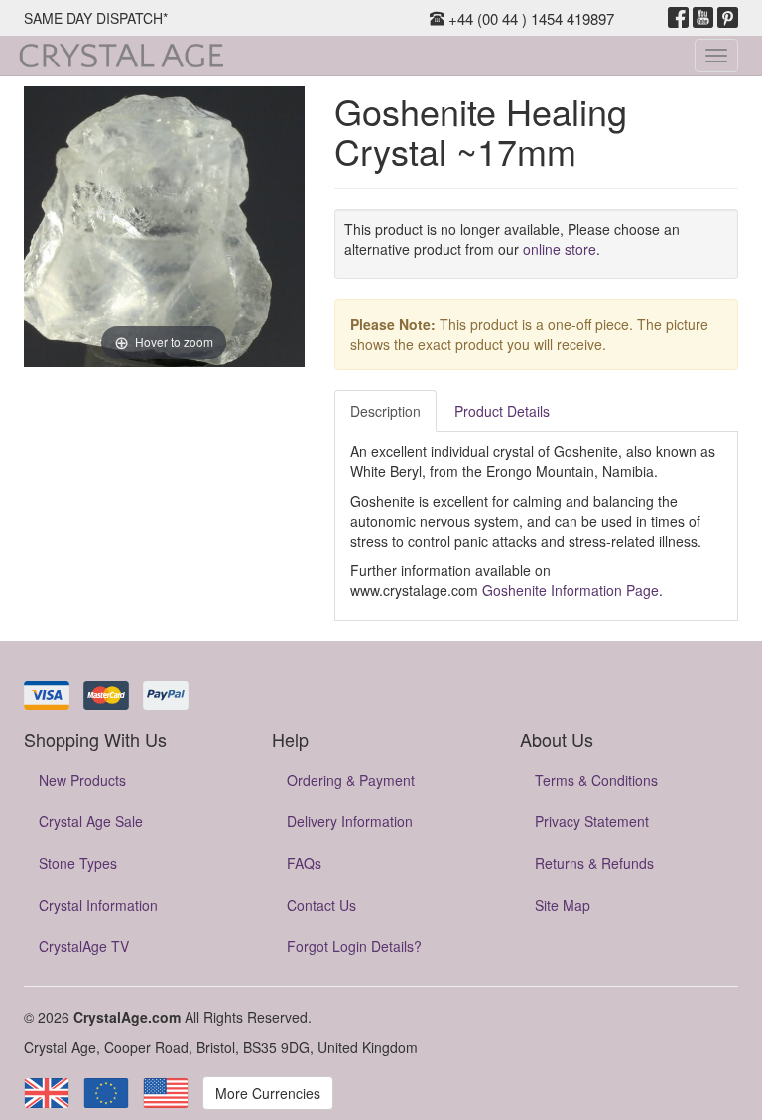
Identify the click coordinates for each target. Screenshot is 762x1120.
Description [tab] (385, 411)
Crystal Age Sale (91, 821)
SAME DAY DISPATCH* (96, 18)
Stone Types (78, 863)
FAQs (304, 863)
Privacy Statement (592, 821)
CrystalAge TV (84, 946)
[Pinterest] (727, 18)
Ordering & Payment (351, 780)
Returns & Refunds (594, 863)
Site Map (562, 905)
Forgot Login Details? (354, 946)
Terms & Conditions (596, 780)
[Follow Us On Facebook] (678, 18)
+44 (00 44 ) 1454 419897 (529, 18)
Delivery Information (350, 821)
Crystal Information (98, 905)
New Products (82, 780)
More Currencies (267, 1093)
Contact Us (321, 905)
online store (559, 249)
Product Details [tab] (502, 411)
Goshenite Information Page (570, 590)
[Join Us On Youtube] (703, 18)
